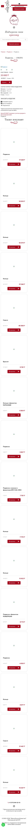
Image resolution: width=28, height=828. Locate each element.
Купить (4, 82)
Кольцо (5, 196)
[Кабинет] (10, 6)
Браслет (6, 361)
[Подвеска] (4, 66)
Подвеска (6, 154)
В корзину (12, 164)
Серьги (5, 320)
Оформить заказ (19, 9)
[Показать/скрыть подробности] (19, 4)
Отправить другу (7, 101)
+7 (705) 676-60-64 (7, 9)
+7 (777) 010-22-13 (7, 3)
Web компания (16, 824)
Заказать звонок (14, 44)
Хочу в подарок (7, 103)
